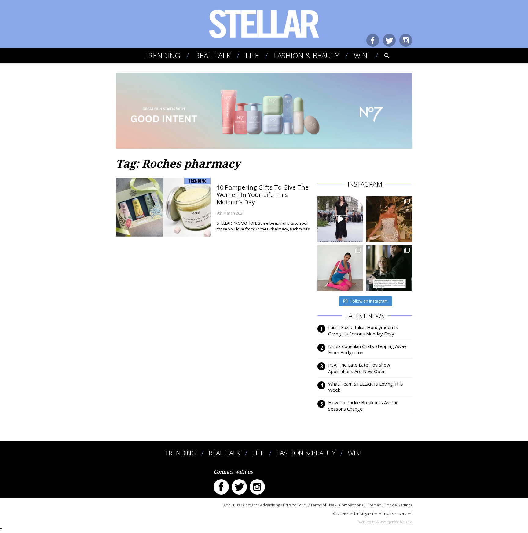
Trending (162, 55)
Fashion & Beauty (306, 55)
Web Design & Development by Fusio (385, 522)
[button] (382, 55)
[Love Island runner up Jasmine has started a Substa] (340, 268)
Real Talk (213, 55)
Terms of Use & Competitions (336, 505)
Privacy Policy (295, 505)
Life (252, 55)
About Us (231, 505)
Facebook (372, 40)
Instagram (405, 40)
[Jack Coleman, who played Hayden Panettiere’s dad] (389, 268)
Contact (250, 505)
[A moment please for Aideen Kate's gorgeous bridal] (389, 219)
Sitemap (373, 505)
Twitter (389, 40)
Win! (361, 55)
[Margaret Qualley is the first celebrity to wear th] (340, 219)
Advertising (270, 505)
